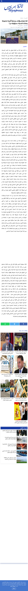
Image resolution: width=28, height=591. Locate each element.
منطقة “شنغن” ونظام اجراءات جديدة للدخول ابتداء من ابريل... (21, 399)
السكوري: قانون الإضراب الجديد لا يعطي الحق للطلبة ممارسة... (21, 352)
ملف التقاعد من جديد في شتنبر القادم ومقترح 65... (7, 375)
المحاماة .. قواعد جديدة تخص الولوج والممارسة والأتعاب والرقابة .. (9, 431)
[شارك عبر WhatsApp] (5, 324)
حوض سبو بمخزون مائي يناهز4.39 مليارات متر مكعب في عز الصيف (10, 458)
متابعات (21, 18)
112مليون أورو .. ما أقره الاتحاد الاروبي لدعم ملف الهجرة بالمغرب (9, 451)
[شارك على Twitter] (14, 324)
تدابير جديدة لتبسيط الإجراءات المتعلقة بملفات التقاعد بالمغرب (10, 438)
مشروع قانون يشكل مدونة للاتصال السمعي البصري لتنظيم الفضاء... (7, 352)
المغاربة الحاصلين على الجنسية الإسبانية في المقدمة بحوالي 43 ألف (21, 422)
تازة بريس (25, 25)
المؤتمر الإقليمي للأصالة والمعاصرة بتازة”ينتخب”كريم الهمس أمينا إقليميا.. (21, 376)
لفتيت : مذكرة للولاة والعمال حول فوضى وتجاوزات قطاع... (7, 399)
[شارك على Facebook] (23, 324)
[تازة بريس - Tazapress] (14, 7)
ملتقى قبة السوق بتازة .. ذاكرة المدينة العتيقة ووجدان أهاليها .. (9, 444)
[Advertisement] (14, 247)
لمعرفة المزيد (12, 586)
